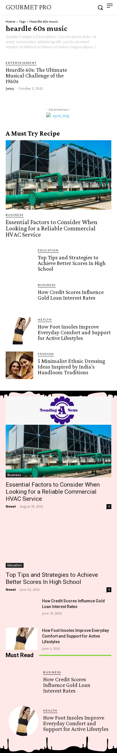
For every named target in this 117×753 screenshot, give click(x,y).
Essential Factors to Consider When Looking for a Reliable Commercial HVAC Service (51, 228)
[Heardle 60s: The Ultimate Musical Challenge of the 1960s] (91, 75)
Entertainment (21, 62)
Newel (11, 506)
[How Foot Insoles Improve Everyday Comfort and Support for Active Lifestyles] (19, 331)
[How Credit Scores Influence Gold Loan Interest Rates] (19, 296)
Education (48, 250)
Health (45, 319)
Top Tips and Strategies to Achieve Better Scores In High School (72, 263)
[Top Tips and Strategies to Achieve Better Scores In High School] (19, 261)
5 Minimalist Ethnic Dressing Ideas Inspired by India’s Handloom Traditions (71, 366)
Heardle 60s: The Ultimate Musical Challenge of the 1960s (36, 75)
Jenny (10, 88)
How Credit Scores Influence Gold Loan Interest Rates (71, 295)
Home (10, 21)
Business (15, 214)
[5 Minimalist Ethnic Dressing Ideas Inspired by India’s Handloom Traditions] (19, 365)
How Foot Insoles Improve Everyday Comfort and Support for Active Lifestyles (74, 332)
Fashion (46, 354)
